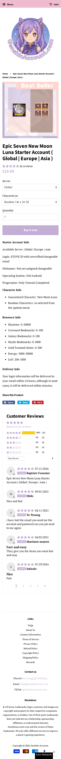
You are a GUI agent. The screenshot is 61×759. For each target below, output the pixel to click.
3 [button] (30, 586)
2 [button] (23, 586)
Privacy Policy (31, 643)
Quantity (8, 210)
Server (6, 181)
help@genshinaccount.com (34, 684)
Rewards (30, 662)
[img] (25, 469)
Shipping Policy (30, 657)
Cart (56, 4)
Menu (9, 4)
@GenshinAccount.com (35, 689)
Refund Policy (31, 648)
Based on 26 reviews (19, 426)
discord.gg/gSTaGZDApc (35, 678)
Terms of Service (30, 639)
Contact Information (30, 634)
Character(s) (10, 196)
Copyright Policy (30, 653)
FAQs (30, 625)
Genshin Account (39, 745)
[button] (11, 166)
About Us (30, 629)
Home (5, 73)
